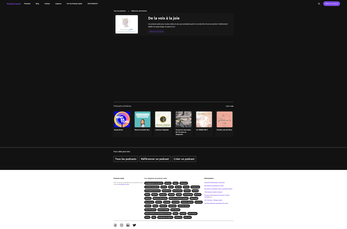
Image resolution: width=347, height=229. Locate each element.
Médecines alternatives (139, 11)
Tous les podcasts (120, 11)
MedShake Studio (124, 184)
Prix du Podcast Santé (74, 3)
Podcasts (27, 3)
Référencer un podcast (331, 3)
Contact (47, 3)
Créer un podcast (184, 158)
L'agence (58, 3)
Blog (37, 3)
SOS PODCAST (93, 3)
